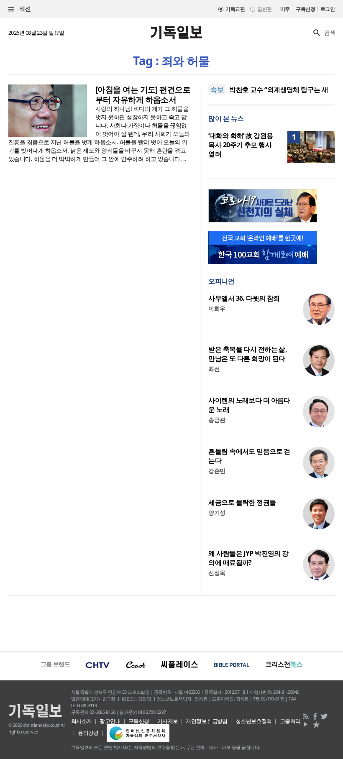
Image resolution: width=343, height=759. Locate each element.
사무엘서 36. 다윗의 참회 (244, 298)
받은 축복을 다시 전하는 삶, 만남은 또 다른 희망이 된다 (247, 354)
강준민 (216, 471)
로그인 (327, 9)
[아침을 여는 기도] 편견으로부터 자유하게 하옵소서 (142, 94)
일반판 (264, 9)
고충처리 (290, 721)
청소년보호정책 (253, 721)
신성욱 (216, 573)
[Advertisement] (171, 622)
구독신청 (305, 9)
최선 (214, 369)
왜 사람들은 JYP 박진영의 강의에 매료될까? (248, 558)
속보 (216, 89)
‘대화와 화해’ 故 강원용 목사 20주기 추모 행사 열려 (240, 144)
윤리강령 (88, 732)
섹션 (24, 9)
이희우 (216, 308)
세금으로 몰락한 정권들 (242, 502)
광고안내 (110, 721)
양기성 (216, 512)
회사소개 (81, 721)
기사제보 (167, 721)
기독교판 (235, 9)
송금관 (216, 420)
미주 (285, 9)
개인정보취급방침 (207, 721)
